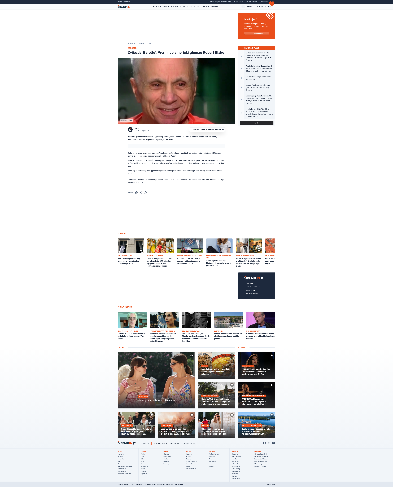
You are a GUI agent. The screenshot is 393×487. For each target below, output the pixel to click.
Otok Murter (144, 466)
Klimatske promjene (124, 474)
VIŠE (256, 123)
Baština (211, 466)
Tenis (188, 466)
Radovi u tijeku (251, 290)
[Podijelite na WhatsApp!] (145, 192)
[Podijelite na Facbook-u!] (136, 192)
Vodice (143, 454)
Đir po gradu (122, 471)
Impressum (139, 484)
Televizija (166, 464)
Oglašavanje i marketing (165, 484)
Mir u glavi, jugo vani (261, 456)
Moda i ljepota (236, 456)
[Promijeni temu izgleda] (243, 6)
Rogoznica (144, 474)
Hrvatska (121, 459)
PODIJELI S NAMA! (257, 33)
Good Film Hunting (260, 461)
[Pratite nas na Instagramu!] (269, 443)
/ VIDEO (241, 347)
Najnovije (157, 6)
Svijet (120, 464)
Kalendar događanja (253, 287)
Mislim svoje (258, 464)
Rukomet (189, 459)
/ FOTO (121, 347)
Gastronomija (236, 466)
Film (149, 44)
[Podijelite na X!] (141, 192)
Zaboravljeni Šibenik (261, 459)
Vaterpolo (189, 464)
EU (119, 461)
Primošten (144, 471)
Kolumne (214, 6)
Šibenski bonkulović (260, 454)
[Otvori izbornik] (272, 3)
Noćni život (167, 456)
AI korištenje (179, 484)
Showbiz (166, 454)
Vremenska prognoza (125, 466)
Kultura (197, 6)
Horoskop (235, 474)
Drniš (142, 461)
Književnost (213, 461)
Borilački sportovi (192, 461)
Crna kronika (122, 469)
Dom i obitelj (236, 469)
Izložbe (211, 464)
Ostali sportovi (191, 469)
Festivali (166, 461)
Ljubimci (234, 476)
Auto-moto (235, 464)
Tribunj (143, 456)
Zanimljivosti (236, 478)
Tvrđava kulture (214, 454)
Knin (142, 459)
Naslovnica (131, 44)
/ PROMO (121, 234)
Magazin (206, 6)
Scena (182, 6)
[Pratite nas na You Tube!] (273, 443)
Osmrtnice (249, 283)
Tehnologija (235, 461)
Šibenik (120, 456)
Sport (189, 6)
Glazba (165, 459)
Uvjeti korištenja (150, 484)
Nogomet (189, 454)
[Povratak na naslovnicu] (124, 6)
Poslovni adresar (252, 294)
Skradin (143, 464)
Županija (174, 6)
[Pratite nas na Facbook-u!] (264, 443)
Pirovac (143, 469)
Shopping (235, 454)
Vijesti (166, 6)
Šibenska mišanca (260, 466)
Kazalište (212, 456)
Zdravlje (234, 459)
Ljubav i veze (236, 471)
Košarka (188, 456)
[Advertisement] (256, 214)
